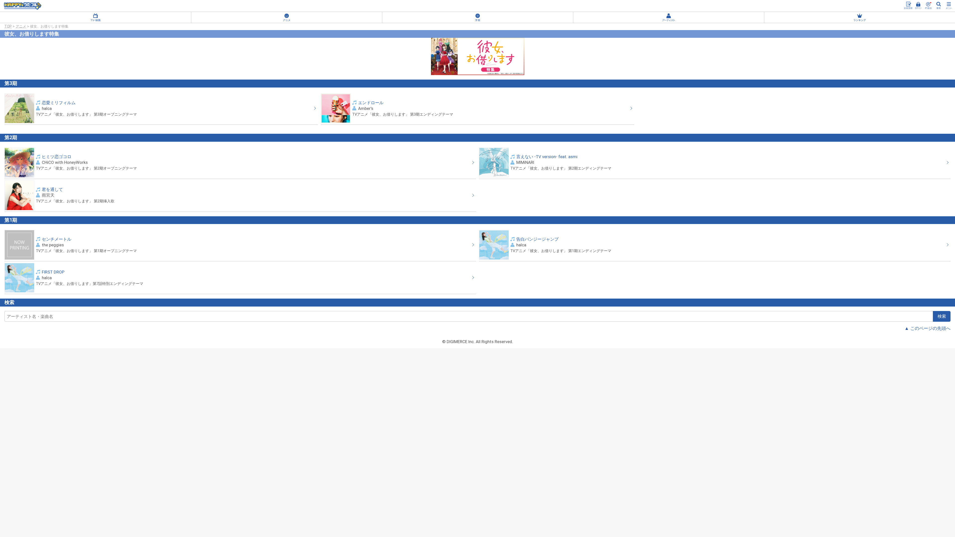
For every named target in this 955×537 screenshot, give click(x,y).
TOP (8, 26)
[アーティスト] (669, 17)
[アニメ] (287, 17)
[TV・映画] (95, 17)
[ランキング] (860, 17)
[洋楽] (478, 17)
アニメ (21, 26)
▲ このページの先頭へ (928, 328)
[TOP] (22, 6)
